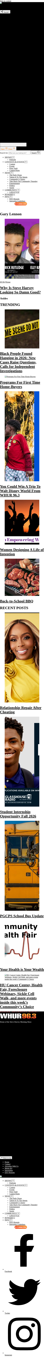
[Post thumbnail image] (22, 278)
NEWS (7, 173)
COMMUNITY (11, 190)
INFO (7, 197)
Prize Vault (13, 168)
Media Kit (8, 1168)
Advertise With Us (11, 1166)
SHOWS (8, 157)
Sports (11, 188)
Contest (12, 164)
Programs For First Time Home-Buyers (20, 384)
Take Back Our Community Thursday (23, 181)
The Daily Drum (15, 175)
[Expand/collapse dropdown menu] (13, 157)
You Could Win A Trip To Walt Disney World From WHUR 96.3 (20, 490)
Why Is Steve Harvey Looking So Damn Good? (20, 290)
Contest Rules (14, 170)
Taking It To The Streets (18, 177)
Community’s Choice (17, 179)
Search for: (4, 153)
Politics (12, 186)
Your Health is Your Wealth (22, 969)
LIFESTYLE (14, 192)
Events (11, 166)
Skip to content (5, 1)
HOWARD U (10, 194)
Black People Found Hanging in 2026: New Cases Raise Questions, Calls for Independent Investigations (18, 362)
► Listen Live (20, 204)
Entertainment (14, 183)
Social (5, 12)
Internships (9, 1170)
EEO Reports (14, 199)
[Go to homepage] (18, 1018)
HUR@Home (5, 282)
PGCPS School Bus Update (22, 916)
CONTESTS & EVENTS (14, 162)
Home (7, 1162)
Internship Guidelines (17, 201)
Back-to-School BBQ (16, 601)
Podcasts (12, 160)
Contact (7, 1164)
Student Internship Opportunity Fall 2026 (18, 814)
